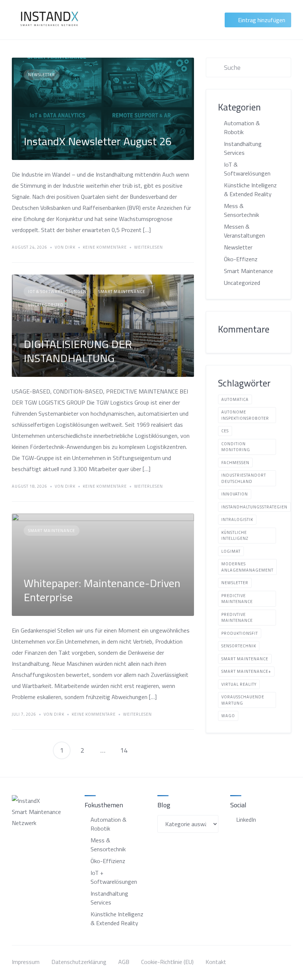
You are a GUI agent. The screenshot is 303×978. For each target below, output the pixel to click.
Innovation (234, 494)
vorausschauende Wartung (242, 700)
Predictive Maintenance (237, 599)
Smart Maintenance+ (246, 671)
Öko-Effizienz (108, 860)
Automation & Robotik (242, 127)
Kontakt (215, 961)
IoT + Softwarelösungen (114, 877)
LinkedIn (246, 819)
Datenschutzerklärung (78, 961)
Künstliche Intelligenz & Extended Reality (250, 190)
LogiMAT (231, 551)
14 (123, 750)
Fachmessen (235, 462)
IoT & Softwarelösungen (57, 291)
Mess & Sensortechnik (241, 210)
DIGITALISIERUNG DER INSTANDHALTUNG (78, 351)
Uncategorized (46, 305)
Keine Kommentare (105, 247)
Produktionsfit (239, 633)
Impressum (26, 961)
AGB (123, 961)
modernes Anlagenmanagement (247, 567)
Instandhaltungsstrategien (254, 507)
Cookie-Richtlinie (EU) (167, 961)
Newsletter (41, 74)
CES (225, 431)
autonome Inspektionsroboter (245, 415)
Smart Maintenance (121, 291)
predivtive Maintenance (237, 617)
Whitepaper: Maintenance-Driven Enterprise (102, 590)
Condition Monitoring (235, 447)
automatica (235, 399)
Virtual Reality (238, 684)
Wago (228, 715)
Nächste (144, 750)
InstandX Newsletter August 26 (98, 141)
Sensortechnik (238, 646)
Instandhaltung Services (243, 148)
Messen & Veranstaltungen (244, 231)
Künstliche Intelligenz (234, 535)
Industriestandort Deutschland (243, 478)
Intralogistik (237, 519)
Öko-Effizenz (241, 259)
